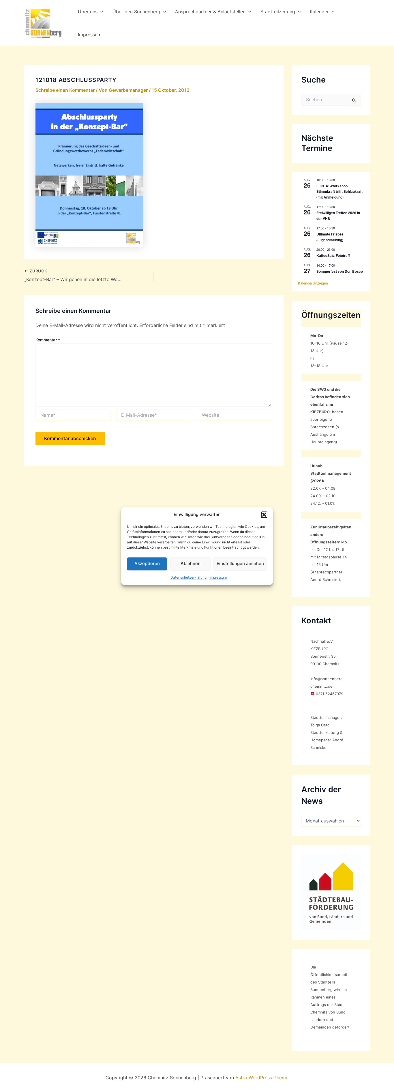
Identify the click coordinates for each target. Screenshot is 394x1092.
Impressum (218, 577)
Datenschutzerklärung (188, 577)
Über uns (87, 11)
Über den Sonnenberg (136, 11)
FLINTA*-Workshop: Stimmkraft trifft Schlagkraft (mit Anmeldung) (339, 191)
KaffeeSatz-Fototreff (333, 255)
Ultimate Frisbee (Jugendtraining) (330, 236)
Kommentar (47, 339)
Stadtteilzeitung (277, 11)
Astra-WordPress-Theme (261, 1077)
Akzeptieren (147, 563)
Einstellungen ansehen (240, 563)
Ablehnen (190, 563)
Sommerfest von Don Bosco (339, 271)
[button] (264, 515)
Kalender (319, 11)
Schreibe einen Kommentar (65, 90)
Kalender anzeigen (313, 283)
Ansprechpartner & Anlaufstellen (210, 11)
